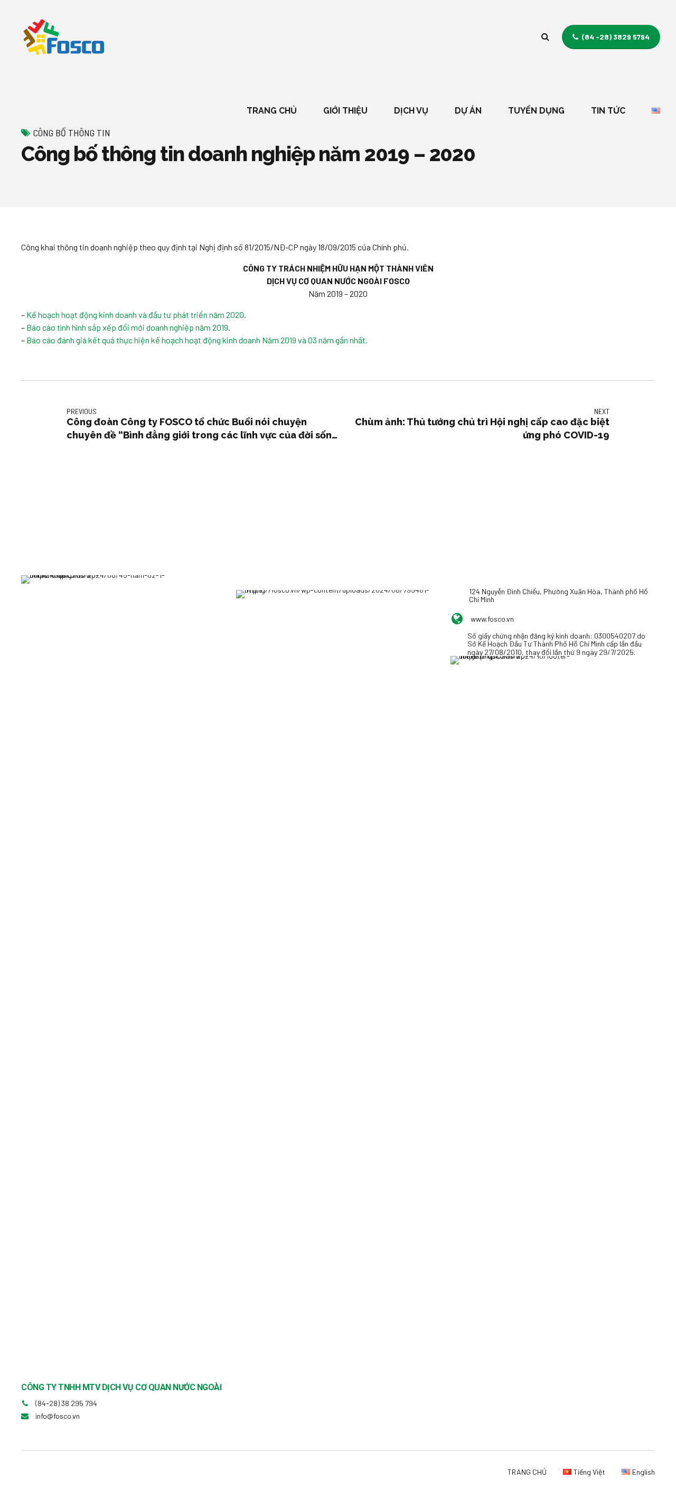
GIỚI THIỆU (345, 111)
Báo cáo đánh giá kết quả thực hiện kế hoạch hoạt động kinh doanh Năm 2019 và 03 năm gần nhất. (197, 340)
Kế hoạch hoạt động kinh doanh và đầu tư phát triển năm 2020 (135, 315)
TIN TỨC (608, 111)
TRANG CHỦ (272, 111)
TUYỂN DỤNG (536, 111)
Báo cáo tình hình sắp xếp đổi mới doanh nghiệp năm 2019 (127, 327)
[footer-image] (511, 680)
